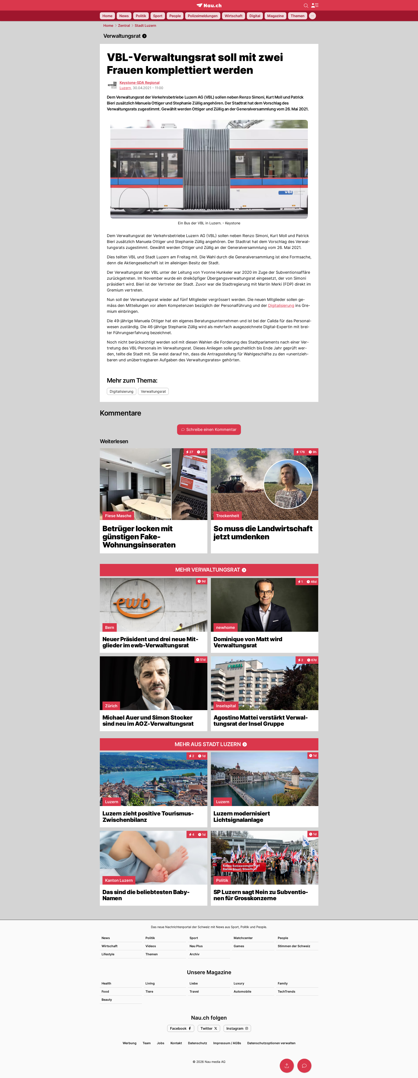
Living (150, 983)
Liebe (194, 983)
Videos (150, 946)
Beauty (107, 999)
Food (105, 991)
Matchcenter (243, 938)
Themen (151, 954)
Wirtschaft (109, 946)
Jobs (160, 1043)
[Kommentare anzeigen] (304, 1066)
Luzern (125, 88)
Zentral (124, 25)
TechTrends (286, 991)
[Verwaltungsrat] (209, 36)
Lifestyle (108, 954)
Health (106, 983)
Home (108, 25)
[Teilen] (287, 1066)
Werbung (129, 1043)
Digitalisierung (281, 305)
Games (239, 946)
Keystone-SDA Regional (140, 82)
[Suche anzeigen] (306, 5)
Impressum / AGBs (227, 1043)
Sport (194, 938)
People (283, 938)
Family (283, 983)
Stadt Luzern (145, 25)
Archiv (194, 954)
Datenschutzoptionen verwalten (271, 1043)
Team (147, 1043)
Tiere (149, 991)
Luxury (239, 983)
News (106, 938)
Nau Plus (196, 946)
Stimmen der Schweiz (294, 946)
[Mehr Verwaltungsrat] (209, 570)
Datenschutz (197, 1043)
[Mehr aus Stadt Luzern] (209, 744)
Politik (150, 938)
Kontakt (176, 1043)
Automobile (242, 991)
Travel (194, 991)
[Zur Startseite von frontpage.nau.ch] (209, 5)
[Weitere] (312, 15)
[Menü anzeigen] (314, 5)
